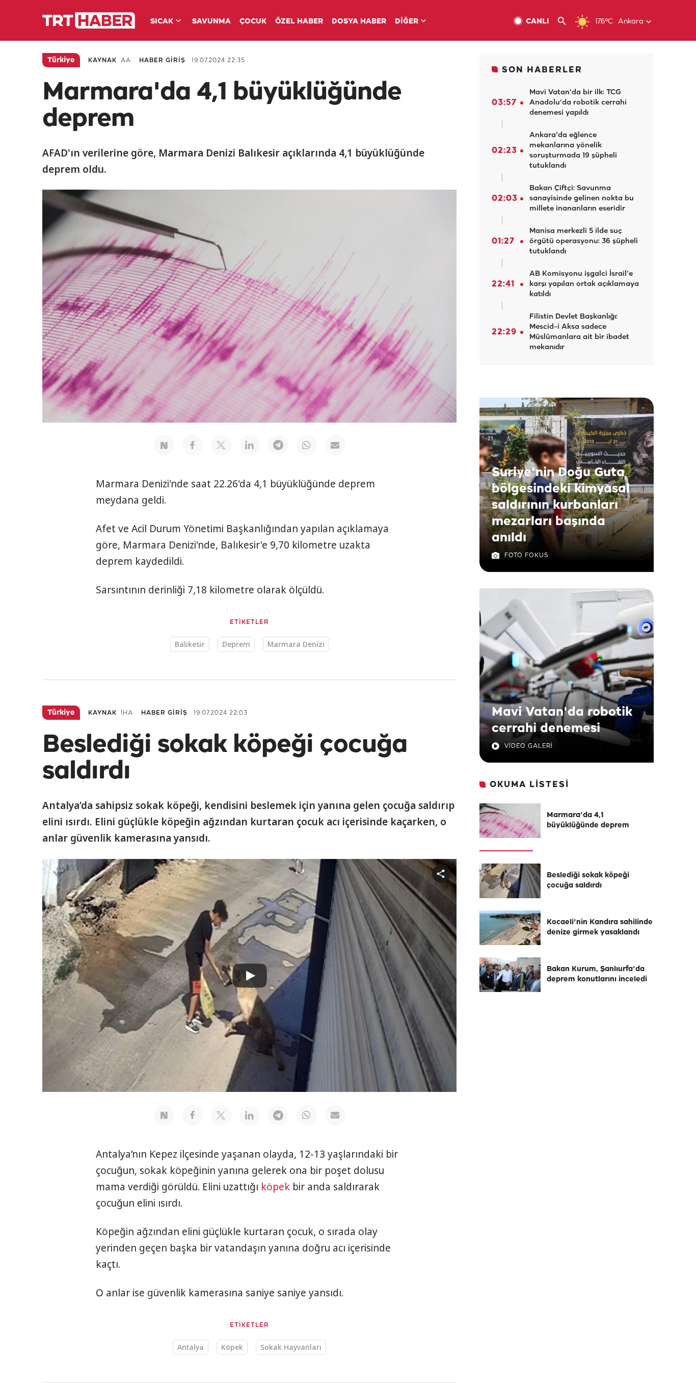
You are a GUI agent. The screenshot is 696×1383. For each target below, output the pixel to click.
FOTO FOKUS (526, 555)
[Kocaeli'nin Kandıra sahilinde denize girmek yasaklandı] (510, 927)
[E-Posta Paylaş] (335, 445)
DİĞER (406, 21)
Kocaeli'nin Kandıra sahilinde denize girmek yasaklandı (600, 927)
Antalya (190, 1347)
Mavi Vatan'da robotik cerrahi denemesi (562, 720)
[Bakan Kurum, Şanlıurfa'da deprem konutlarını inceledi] (510, 974)
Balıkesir (190, 644)
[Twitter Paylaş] (221, 445)
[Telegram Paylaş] (278, 445)
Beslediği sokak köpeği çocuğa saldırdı (588, 881)
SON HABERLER (542, 70)
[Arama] (566, 21)
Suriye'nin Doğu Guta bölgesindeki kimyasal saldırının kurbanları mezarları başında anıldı (561, 505)
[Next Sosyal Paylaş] (164, 445)
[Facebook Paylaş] (192, 445)
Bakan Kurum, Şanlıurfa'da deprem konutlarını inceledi (597, 974)
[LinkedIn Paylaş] (249, 445)
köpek (275, 1186)
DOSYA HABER (359, 21)
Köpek (232, 1347)
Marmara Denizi (296, 644)
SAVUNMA (211, 21)
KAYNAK (102, 60)
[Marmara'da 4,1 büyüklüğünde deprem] (510, 820)
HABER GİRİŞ (162, 60)
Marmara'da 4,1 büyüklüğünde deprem (588, 820)
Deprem (236, 644)
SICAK (161, 21)
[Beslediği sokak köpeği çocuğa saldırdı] (510, 881)
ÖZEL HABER (299, 21)
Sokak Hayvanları (291, 1347)
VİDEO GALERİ (528, 746)
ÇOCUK (252, 21)
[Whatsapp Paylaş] (307, 445)
